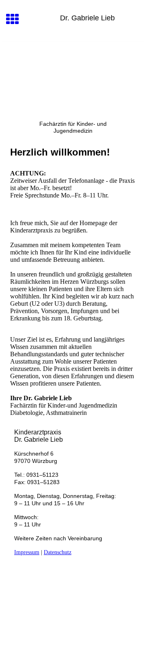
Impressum (26, 552)
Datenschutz (57, 552)
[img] (73, 75)
